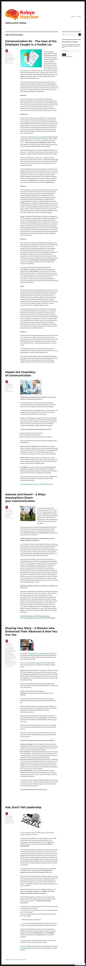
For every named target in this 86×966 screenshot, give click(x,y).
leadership (12, 821)
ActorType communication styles (31, 121)
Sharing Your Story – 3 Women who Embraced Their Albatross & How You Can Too (31, 631)
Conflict (7, 389)
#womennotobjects (29, 712)
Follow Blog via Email (70, 42)
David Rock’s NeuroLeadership (37, 137)
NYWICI (8, 659)
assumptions (8, 514)
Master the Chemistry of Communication (20, 373)
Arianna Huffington (9, 648)
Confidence (12, 654)
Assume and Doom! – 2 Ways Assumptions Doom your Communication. (25, 498)
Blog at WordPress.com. (21, 959)
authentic (7, 649)
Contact (78, 16)
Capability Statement (28, 948)
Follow (64, 54)
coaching (7, 654)
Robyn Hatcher (8, 53)
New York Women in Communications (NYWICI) (41, 653)
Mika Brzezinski (42, 683)
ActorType (7, 58)
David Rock (12, 58)
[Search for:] (70, 34)
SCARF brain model (9, 59)
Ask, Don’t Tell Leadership (23, 807)
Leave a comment (9, 63)
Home (73, 16)
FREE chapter (30, 616)
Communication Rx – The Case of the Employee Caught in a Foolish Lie (31, 43)
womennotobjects (11, 664)
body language (12, 651)
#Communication (9, 56)
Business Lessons (9, 652)
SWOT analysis (8, 61)
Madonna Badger (35, 663)
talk (46, 789)
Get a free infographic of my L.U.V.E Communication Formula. (36, 484)
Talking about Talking (15, 23)
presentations (8, 516)
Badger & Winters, (30, 664)
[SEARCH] (79, 34)
